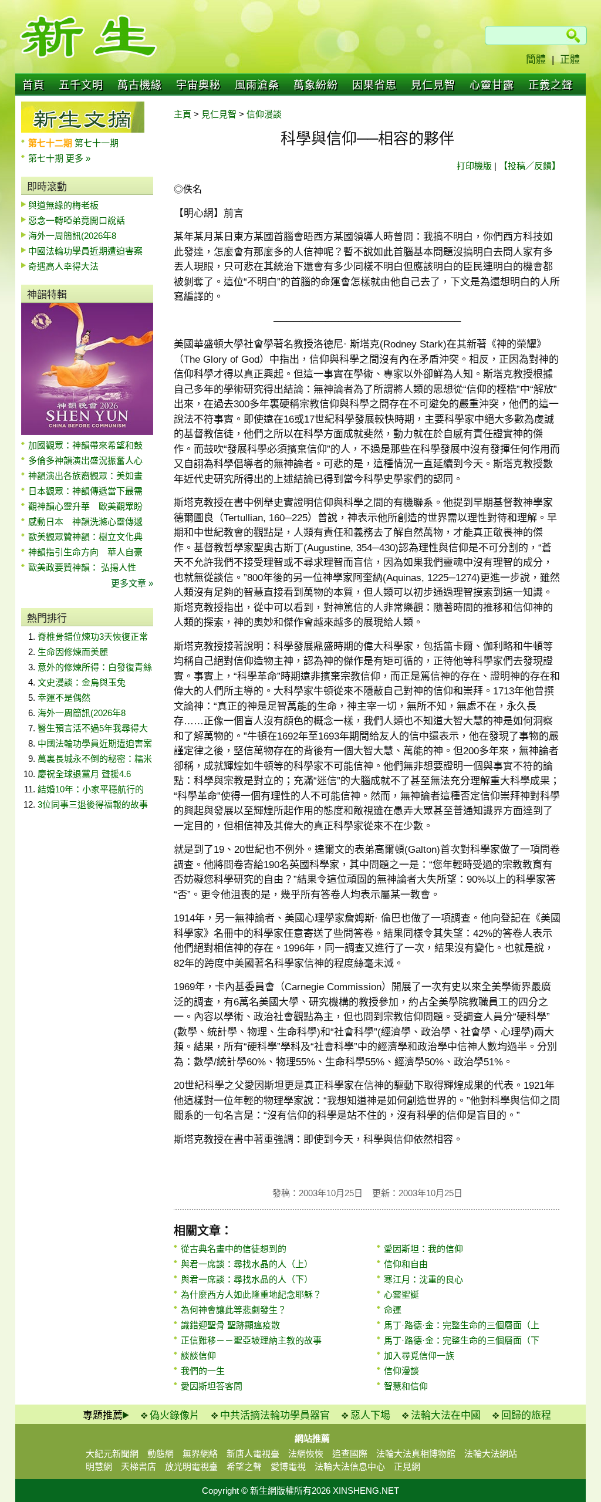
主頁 (182, 114)
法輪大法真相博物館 (415, 1454)
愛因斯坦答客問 (211, 1386)
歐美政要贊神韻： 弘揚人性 (82, 567)
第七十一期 (97, 143)
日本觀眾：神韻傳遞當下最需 (85, 491)
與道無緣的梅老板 (63, 205)
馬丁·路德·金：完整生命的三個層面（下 (461, 1340)
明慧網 (99, 1466)
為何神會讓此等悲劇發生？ (233, 1310)
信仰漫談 (264, 114)
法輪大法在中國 (446, 1415)
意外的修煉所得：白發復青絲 (95, 667)
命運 (392, 1310)
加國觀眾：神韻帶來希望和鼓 (85, 445)
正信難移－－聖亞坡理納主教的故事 (251, 1340)
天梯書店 (138, 1466)
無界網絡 (200, 1454)
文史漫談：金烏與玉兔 (82, 682)
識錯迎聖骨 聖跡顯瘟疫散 (230, 1325)
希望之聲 (244, 1466)
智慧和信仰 (406, 1386)
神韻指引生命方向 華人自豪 (85, 552)
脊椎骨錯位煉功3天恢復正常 (93, 637)
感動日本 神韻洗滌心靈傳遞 (85, 521)
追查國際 (349, 1454)
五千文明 (81, 85)
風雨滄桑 (257, 85)
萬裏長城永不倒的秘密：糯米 (95, 759)
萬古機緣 (139, 85)
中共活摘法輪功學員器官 (275, 1415)
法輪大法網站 (490, 1454)
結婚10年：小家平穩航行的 (91, 789)
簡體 (536, 59)
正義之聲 (550, 85)
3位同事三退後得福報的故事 (93, 804)
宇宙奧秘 (198, 85)
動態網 (160, 1454)
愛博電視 (288, 1466)
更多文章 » (132, 583)
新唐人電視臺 (253, 1454)
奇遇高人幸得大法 (63, 266)
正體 (570, 59)
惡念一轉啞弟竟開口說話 (76, 220)
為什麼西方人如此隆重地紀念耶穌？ (251, 1295)
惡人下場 (370, 1415)
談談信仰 (198, 1356)
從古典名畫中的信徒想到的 (233, 1249)
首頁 (33, 85)
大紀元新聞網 (112, 1454)
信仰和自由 (406, 1264)
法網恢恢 (305, 1454)
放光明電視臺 (191, 1466)
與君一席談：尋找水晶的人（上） (247, 1264)
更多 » (78, 158)
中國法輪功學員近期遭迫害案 (85, 251)
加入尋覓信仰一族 (419, 1356)
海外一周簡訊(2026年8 (72, 236)
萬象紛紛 (315, 85)
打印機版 (474, 166)
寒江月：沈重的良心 (423, 1279)
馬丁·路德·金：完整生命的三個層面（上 (461, 1325)
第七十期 (47, 158)
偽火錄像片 (175, 1415)
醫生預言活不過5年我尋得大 (93, 728)
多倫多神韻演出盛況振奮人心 (85, 460)
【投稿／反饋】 (530, 166)
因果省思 (374, 85)
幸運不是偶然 (64, 698)
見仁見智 (433, 85)
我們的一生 (203, 1371)
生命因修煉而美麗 (73, 652)
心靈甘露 (492, 85)
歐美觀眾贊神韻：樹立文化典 (85, 537)
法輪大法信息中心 (350, 1466)
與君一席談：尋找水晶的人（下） (247, 1279)
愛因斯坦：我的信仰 (423, 1249)
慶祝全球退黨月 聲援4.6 (84, 774)
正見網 (407, 1466)
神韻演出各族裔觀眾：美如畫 (85, 476)
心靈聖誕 (401, 1295)
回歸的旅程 (526, 1415)
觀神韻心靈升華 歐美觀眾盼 (85, 506)
